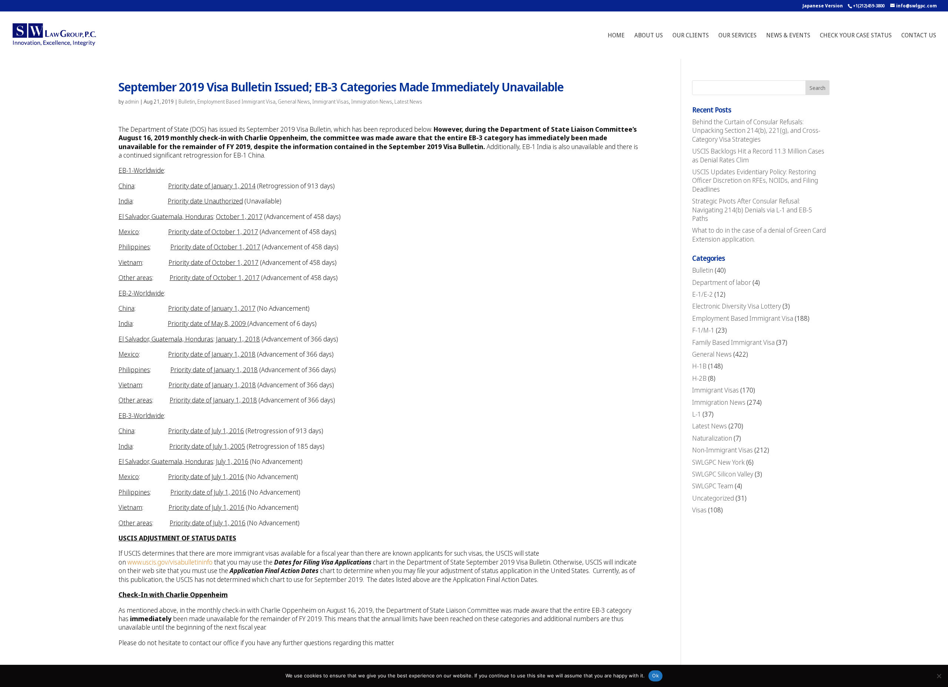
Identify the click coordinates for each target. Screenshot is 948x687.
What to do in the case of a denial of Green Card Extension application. (759, 234)
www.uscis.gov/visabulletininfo (170, 562)
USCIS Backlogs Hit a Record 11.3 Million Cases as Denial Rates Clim (758, 155)
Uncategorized (713, 498)
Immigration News (371, 101)
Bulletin (186, 101)
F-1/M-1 (703, 330)
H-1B (699, 365)
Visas (699, 509)
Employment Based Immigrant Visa (236, 101)
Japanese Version (822, 6)
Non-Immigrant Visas (722, 449)
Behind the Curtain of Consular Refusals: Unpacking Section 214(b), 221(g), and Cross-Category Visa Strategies (756, 130)
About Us (648, 36)
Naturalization (712, 438)
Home (616, 36)
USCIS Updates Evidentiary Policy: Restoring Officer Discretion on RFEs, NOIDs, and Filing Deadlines (755, 180)
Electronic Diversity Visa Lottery (736, 306)
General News (294, 101)
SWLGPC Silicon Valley (722, 473)
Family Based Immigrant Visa (733, 342)
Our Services (737, 36)
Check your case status (856, 36)
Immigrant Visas (330, 101)
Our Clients (690, 36)
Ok (655, 675)
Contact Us (918, 36)
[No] (938, 676)
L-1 (696, 414)
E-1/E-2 (702, 294)
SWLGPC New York (718, 462)
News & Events (788, 36)
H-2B (699, 378)
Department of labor (721, 282)
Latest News (408, 101)
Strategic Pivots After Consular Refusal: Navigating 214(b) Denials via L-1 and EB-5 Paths (752, 209)
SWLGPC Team (712, 485)
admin (132, 101)
